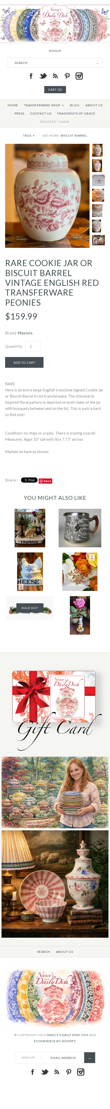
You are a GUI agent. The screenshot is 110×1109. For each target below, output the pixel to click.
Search (43, 952)
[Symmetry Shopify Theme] (55, 753)
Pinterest (67, 76)
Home (13, 105)
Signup (55, 51)
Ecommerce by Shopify (55, 1041)
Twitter (43, 76)
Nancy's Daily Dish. (64, 1035)
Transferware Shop (44, 105)
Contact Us (40, 113)
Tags (29, 135)
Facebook (31, 76)
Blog (75, 105)
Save (47, 481)
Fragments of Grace (76, 113)
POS (85, 1035)
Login (64, 122)
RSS (55, 76)
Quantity (14, 346)
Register (48, 122)
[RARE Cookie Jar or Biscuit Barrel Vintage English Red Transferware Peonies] (47, 147)
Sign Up (28, 1057)
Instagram (79, 76)
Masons (25, 333)
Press (19, 113)
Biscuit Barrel (74, 135)
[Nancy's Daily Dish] (55, 3)
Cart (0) (55, 89)
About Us (94, 105)
